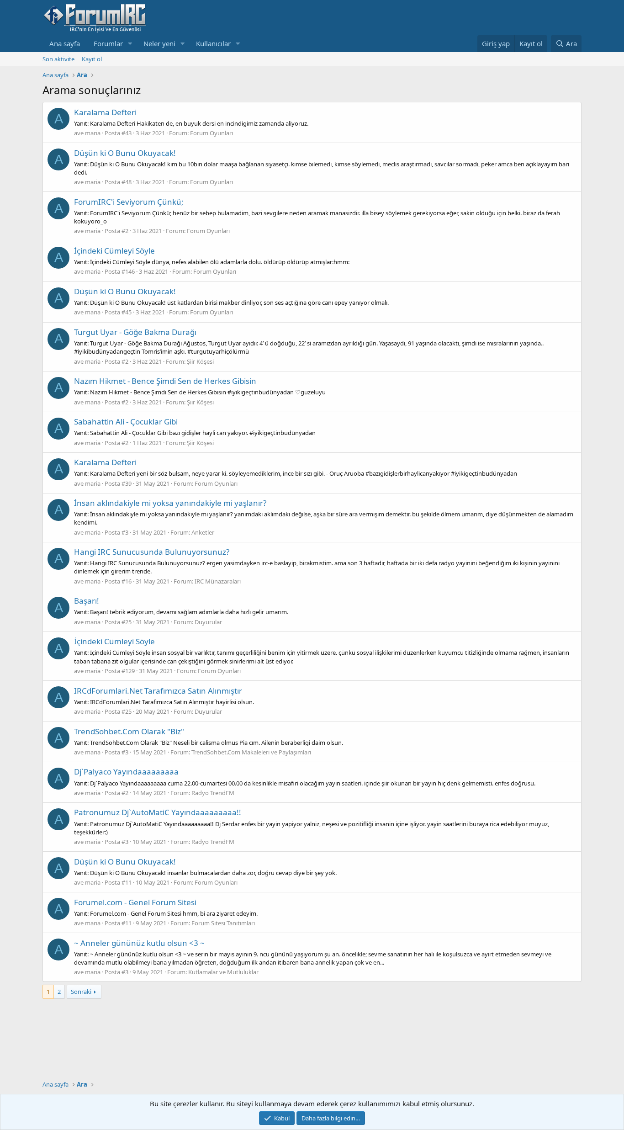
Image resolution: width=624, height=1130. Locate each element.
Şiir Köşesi (200, 361)
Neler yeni (159, 43)
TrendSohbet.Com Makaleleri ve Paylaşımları (251, 752)
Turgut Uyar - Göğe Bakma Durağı (135, 332)
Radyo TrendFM (212, 793)
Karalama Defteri (105, 112)
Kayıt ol (92, 59)
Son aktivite (58, 59)
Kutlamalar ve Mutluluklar (223, 972)
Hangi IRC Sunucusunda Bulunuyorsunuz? (151, 551)
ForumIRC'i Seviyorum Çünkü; (129, 201)
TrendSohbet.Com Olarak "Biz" (129, 731)
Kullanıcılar (213, 43)
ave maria (87, 133)
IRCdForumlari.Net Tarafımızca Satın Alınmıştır (158, 690)
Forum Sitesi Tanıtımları (223, 923)
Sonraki (81, 991)
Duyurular (208, 622)
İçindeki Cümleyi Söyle (114, 250)
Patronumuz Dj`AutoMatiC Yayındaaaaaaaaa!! (157, 812)
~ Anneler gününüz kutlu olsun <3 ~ (139, 943)
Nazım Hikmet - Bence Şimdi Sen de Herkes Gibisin (165, 381)
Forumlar (108, 43)
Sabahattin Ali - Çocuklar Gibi (126, 421)
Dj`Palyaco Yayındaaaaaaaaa (126, 771)
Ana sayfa (64, 43)
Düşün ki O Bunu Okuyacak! (125, 153)
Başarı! (86, 600)
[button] (130, 43)
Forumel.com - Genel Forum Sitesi (135, 902)
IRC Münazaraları (218, 581)
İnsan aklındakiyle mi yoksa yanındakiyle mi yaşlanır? (170, 503)
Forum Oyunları (211, 133)
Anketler (202, 532)
